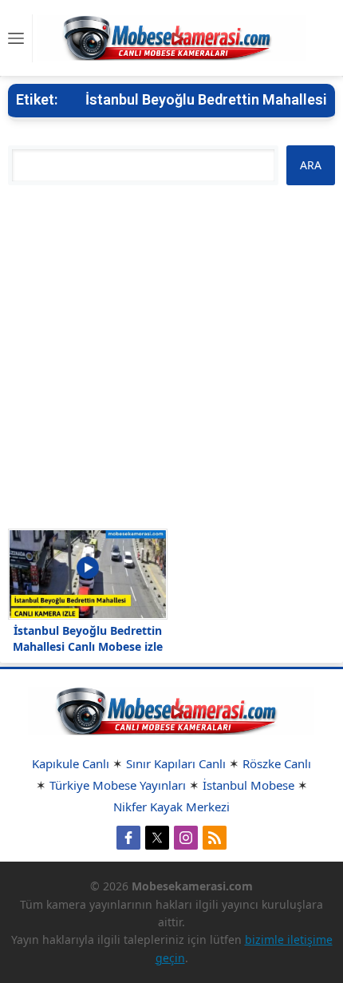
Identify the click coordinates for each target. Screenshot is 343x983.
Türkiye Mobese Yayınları (117, 785)
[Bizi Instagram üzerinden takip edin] (186, 838)
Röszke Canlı (276, 763)
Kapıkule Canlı (70, 763)
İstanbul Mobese (248, 785)
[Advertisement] (171, 357)
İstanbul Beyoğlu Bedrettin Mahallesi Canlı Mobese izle (88, 638)
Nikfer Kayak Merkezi (171, 807)
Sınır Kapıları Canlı (176, 763)
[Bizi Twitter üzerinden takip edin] (157, 838)
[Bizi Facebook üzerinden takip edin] (128, 838)
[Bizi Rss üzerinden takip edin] (215, 838)
